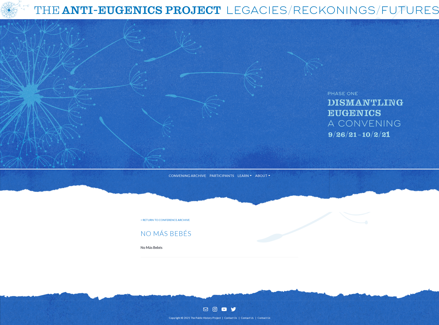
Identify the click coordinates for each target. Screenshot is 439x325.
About (261, 176)
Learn (243, 176)
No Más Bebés (151, 247)
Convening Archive (187, 176)
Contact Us (230, 317)
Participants (222, 176)
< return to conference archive (165, 219)
